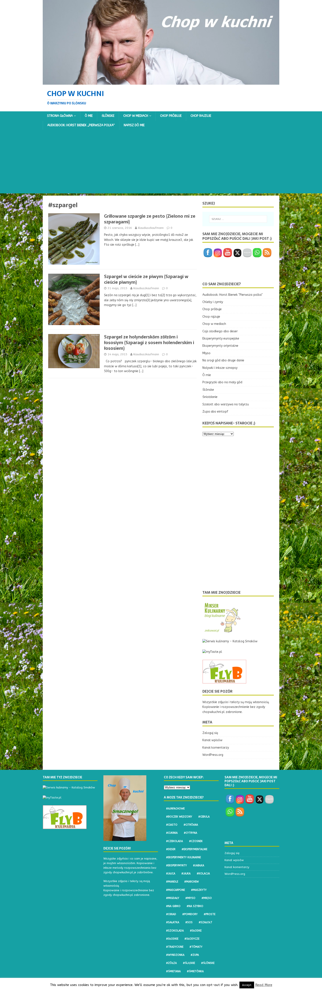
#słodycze (191, 938)
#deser (170, 849)
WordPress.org (212, 755)
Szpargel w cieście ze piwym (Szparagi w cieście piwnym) (146, 279)
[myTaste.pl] (212, 652)
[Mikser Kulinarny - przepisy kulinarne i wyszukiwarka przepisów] (222, 631)
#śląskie (189, 963)
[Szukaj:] (238, 219)
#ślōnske (207, 963)
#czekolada (174, 841)
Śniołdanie (210, 397)
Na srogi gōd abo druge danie (223, 360)
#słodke (196, 930)
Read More (263, 985)
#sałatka (172, 922)
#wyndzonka (175, 954)
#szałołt (205, 922)
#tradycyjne (174, 946)
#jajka (186, 873)
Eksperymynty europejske (220, 338)
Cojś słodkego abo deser (220, 331)
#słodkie (172, 938)
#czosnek (196, 841)
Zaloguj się (210, 733)
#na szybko (195, 906)
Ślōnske (108, 116)
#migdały (172, 898)
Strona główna (60, 116)
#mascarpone (175, 889)
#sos (189, 922)
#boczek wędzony (179, 816)
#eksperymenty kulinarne (183, 857)
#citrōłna (191, 824)
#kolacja (203, 873)
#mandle (172, 881)
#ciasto (171, 824)
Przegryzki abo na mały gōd (222, 382)
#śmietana (173, 971)
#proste (209, 914)
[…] (137, 245)
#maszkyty (199, 889)
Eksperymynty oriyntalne (220, 346)
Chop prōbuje (171, 116)
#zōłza (171, 963)
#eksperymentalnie (194, 849)
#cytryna (190, 832)
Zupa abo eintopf (215, 411)
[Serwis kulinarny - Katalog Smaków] (229, 641)
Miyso (206, 353)
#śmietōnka (195, 971)
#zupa (195, 954)
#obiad (171, 914)
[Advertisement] (161, 162)
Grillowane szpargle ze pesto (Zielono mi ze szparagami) (149, 219)
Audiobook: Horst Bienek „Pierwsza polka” (81, 125)
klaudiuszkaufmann (151, 227)
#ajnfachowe (175, 808)
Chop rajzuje (201, 116)
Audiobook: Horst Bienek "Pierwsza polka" (232, 295)
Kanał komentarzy (215, 747)
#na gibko (173, 906)
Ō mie (89, 116)
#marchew (191, 881)
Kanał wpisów (212, 740)
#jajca (170, 873)
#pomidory (190, 914)
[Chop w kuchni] (161, 82)
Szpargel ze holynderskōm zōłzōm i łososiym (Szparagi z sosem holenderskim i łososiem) (149, 342)
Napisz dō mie (134, 125)
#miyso (190, 898)
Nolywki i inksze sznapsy (219, 368)
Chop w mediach (135, 116)
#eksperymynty (176, 865)
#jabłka (198, 865)
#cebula (204, 816)
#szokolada (175, 930)
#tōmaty (195, 946)
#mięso (207, 898)
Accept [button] (246, 985)
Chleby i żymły (212, 302)
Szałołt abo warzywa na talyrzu (225, 404)
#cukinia (172, 832)
